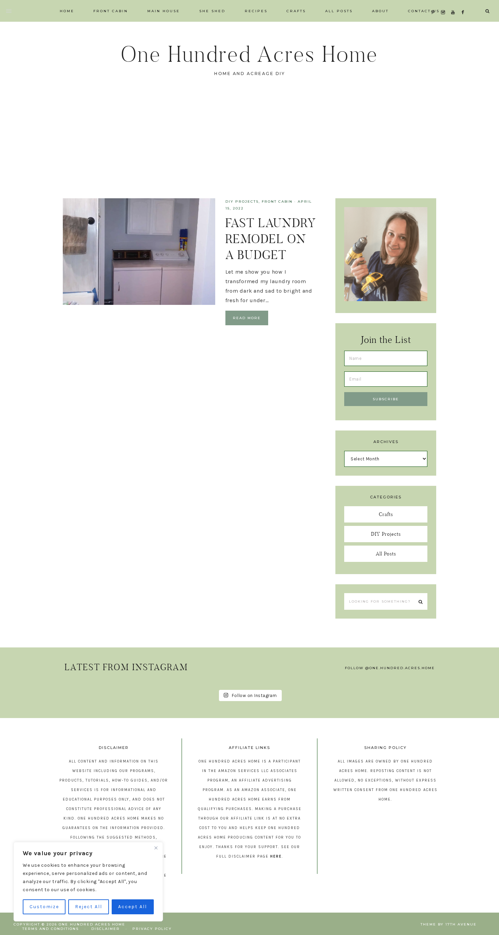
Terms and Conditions (50, 929)
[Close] (156, 848)
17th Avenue (461, 924)
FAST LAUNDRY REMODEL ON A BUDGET (270, 238)
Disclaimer (105, 929)
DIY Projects (242, 201)
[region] (88, 881)
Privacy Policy (152, 929)
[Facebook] (464, 4)
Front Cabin (277, 201)
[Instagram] (444, 4)
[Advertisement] (249, 147)
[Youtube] (454, 4)
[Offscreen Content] (9, 11)
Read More (247, 318)
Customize (44, 907)
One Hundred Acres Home (249, 54)
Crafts (386, 514)
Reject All (88, 907)
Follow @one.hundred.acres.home (390, 668)
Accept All (132, 907)
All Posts (386, 553)
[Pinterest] (434, 4)
